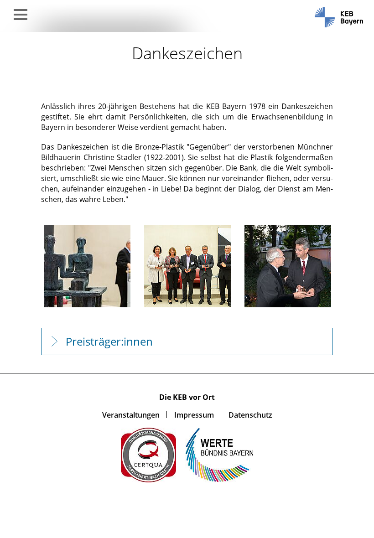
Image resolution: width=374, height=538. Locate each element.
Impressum (194, 415)
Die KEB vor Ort (187, 397)
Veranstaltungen (131, 415)
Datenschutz (250, 415)
